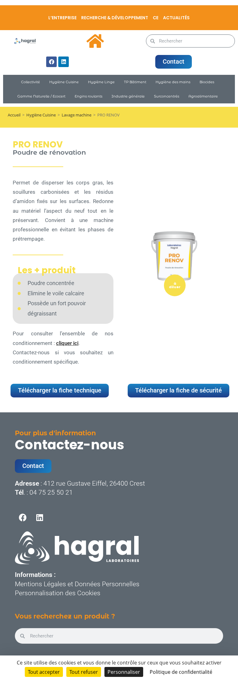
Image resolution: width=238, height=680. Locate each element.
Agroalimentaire (203, 96)
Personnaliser (124, 672)
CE (155, 18)
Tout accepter (44, 672)
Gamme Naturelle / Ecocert (41, 96)
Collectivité (30, 82)
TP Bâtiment (135, 82)
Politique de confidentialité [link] (181, 672)
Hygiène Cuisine (64, 82)
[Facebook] (51, 62)
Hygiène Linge (101, 82)
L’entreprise (62, 18)
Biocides (207, 82)
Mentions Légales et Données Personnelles (77, 584)
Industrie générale (128, 96)
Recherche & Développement (114, 18)
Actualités (176, 18)
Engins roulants (88, 96)
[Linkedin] (63, 62)
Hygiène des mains (173, 82)
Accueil (14, 115)
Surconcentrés (166, 96)
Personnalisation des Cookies (57, 593)
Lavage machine (76, 115)
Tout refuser (83, 672)
